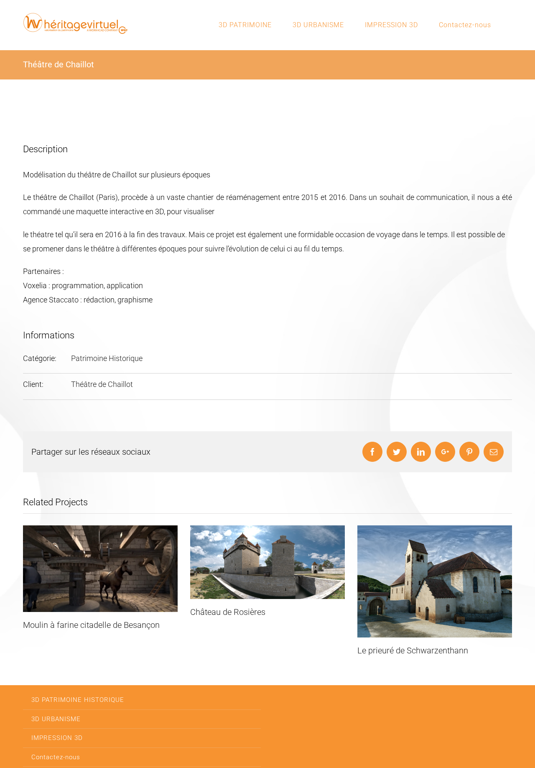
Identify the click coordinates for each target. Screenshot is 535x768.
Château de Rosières (227, 612)
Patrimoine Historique (107, 358)
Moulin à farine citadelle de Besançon (91, 625)
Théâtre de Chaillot (102, 384)
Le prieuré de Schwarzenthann (412, 650)
